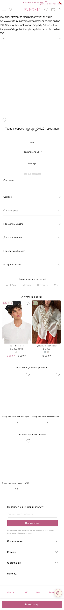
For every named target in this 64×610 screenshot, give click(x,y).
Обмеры (7, 197)
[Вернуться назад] (3, 39)
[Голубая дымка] (45, 352)
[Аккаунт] (60, 9)
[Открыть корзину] (53, 9)
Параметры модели (13, 224)
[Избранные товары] (45, 9)
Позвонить (42, 285)
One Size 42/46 (16, 349)
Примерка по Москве (14, 251)
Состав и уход (10, 210)
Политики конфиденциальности (19, 533)
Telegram (26, 285)
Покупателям (15, 541)
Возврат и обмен (12, 264)
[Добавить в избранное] (4, 120)
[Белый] (16, 352)
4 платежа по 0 (31, 152)
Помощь (12, 573)
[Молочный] (48, 352)
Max (56, 285)
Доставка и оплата (12, 237)
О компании (14, 563)
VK (26, 592)
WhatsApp (11, 285)
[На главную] (28, 9)
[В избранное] (28, 303)
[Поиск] (10, 10)
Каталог (12, 552)
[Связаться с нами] (58, 593)
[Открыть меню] (4, 10)
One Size (46, 349)
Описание (8, 180)
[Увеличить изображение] (60, 39)
